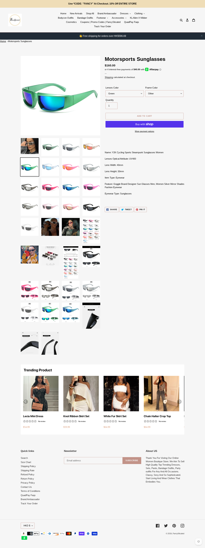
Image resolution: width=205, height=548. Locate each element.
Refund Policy (27, 474)
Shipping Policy (28, 466)
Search (24, 458)
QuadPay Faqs (28, 495)
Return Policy (27, 478)
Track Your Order (29, 503)
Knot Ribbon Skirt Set (76, 416)
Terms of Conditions (30, 491)
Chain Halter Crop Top (157, 416)
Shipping (109, 77)
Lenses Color (112, 87)
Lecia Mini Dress (33, 416)
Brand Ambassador (30, 499)
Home (3, 41)
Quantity (110, 100)
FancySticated (178, 534)
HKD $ (27, 525)
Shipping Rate (27, 470)
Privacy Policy (28, 482)
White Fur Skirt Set (115, 416)
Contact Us (26, 487)
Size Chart (26, 462)
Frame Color (151, 87)
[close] (201, 35)
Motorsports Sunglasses (20, 41)
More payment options (144, 131)
